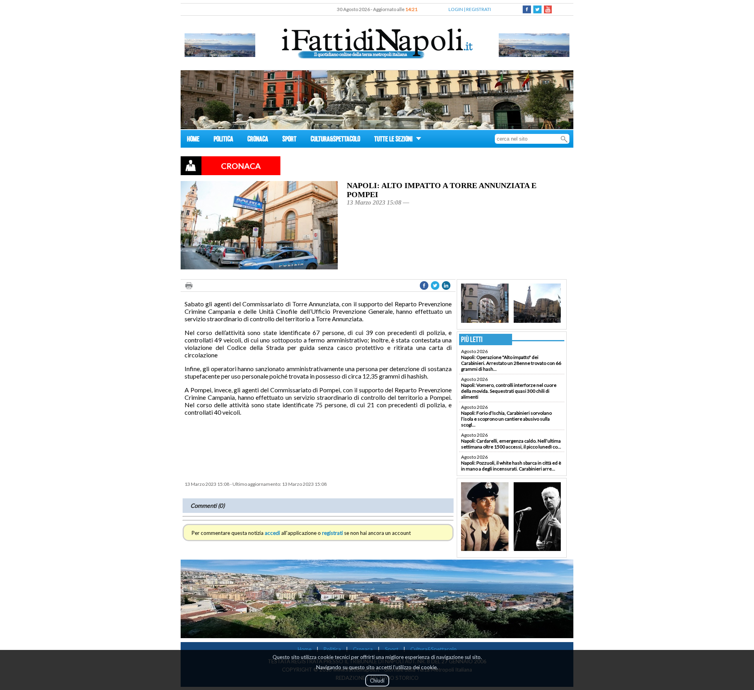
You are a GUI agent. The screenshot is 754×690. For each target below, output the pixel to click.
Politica (332, 649)
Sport (391, 649)
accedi (272, 533)
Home (304, 649)
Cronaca (363, 649)
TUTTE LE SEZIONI (394, 140)
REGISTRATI (478, 9)
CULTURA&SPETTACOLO (335, 140)
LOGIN (455, 9)
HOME (193, 140)
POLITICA (223, 140)
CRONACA (257, 140)
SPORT (289, 140)
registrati (332, 533)
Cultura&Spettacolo (433, 649)
